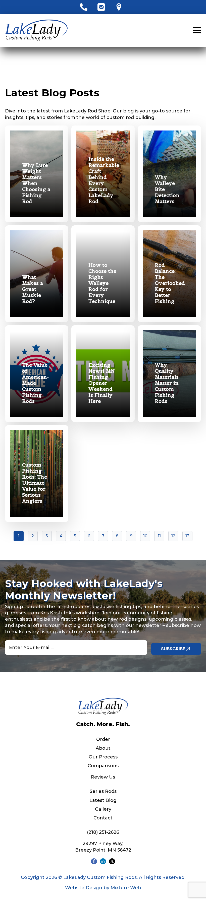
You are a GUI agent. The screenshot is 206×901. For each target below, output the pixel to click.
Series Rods (103, 791)
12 (173, 536)
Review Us (103, 777)
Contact (103, 818)
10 (145, 536)
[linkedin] (103, 861)
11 (159, 536)
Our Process (103, 757)
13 (187, 536)
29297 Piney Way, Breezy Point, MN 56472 (103, 847)
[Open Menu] (197, 30)
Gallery (103, 809)
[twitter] (112, 861)
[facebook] (94, 861)
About (103, 748)
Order (103, 739)
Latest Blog (103, 800)
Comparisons (103, 765)
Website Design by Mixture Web (103, 887)
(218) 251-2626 (103, 832)
